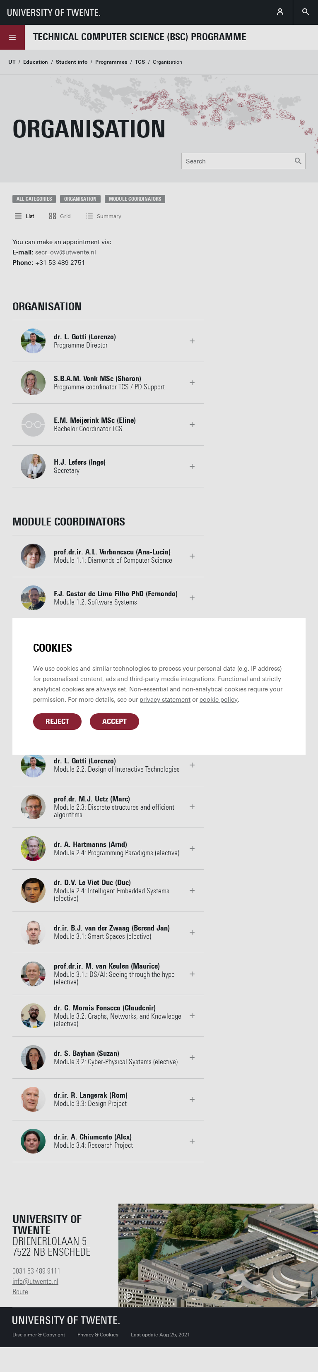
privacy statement (165, 699)
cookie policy (219, 699)
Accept (114, 721)
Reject (57, 721)
